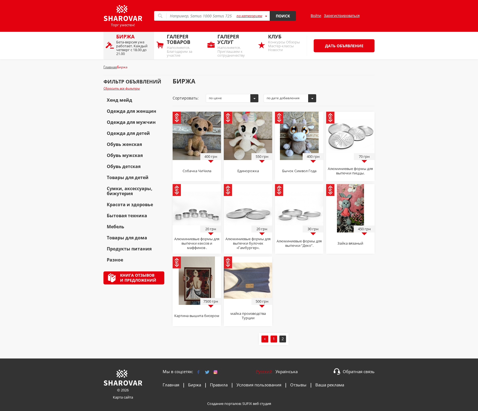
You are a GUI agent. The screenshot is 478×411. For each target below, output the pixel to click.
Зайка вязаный (350, 243)
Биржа (194, 384)
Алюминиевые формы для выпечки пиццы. (350, 171)
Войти (316, 15)
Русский (264, 371)
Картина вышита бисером (196, 315)
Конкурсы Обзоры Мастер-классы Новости (284, 42)
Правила (219, 384)
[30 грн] (299, 207)
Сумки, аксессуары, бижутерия (129, 191)
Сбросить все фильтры (121, 88)
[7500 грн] (197, 280)
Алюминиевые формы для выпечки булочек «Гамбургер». (248, 243)
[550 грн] (248, 135)
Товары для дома (127, 238)
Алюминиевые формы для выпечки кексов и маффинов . (196, 243)
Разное (115, 260)
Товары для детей (128, 177)
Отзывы (298, 384)
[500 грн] (248, 280)
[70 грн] (350, 135)
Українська (287, 371)
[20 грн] (197, 207)
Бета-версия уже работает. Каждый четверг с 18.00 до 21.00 (131, 44)
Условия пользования (259, 384)
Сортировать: (186, 98)
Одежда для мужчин (131, 122)
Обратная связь (359, 371)
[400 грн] (197, 135)
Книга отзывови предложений (138, 278)
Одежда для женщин (131, 111)
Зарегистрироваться (342, 15)
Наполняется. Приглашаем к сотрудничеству (231, 45)
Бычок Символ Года (299, 170)
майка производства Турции (248, 315)
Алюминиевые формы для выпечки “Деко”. (299, 243)
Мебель (115, 227)
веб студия (262, 403)
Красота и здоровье (130, 204)
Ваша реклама (329, 384)
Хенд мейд (119, 100)
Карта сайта (123, 397)
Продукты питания (129, 249)
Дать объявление (344, 45)
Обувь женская (124, 144)
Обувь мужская (125, 155)
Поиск (283, 16)
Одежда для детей (128, 133)
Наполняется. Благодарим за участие (179, 45)
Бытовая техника (127, 216)
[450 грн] (350, 207)
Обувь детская (124, 166)
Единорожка (248, 170)
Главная (171, 384)
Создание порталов (224, 403)
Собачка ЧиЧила (197, 170)
